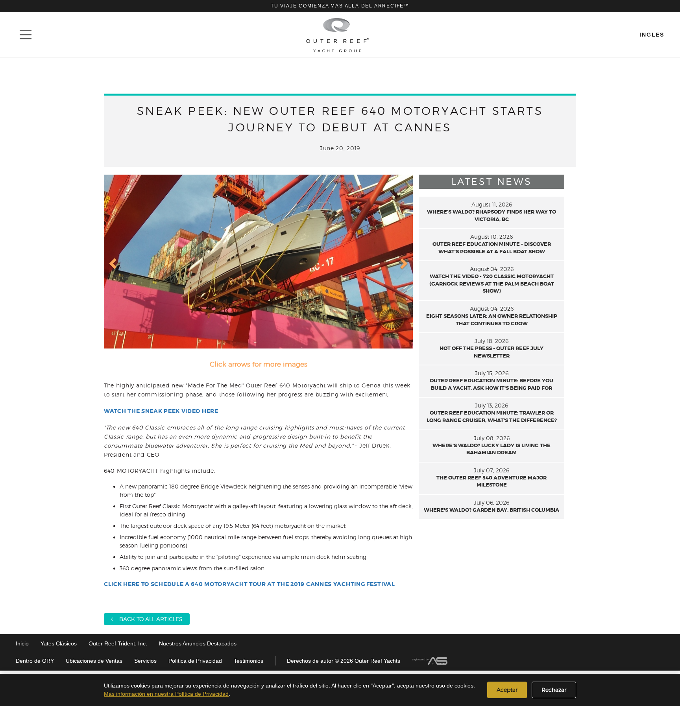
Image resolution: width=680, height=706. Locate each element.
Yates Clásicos (59, 643)
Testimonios (248, 661)
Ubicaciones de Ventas (94, 661)
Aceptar (507, 689)
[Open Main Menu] (25, 34)
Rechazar (553, 689)
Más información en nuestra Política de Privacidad (166, 694)
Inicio (22, 643)
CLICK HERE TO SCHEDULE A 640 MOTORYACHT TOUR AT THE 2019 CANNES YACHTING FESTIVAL (249, 584)
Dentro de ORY (35, 661)
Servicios (145, 661)
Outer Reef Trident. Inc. (118, 643)
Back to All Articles (148, 619)
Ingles (651, 34)
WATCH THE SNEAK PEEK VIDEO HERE (161, 411)
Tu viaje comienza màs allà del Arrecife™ (340, 6)
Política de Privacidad (195, 661)
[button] (114, 263)
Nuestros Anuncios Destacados (198, 643)
